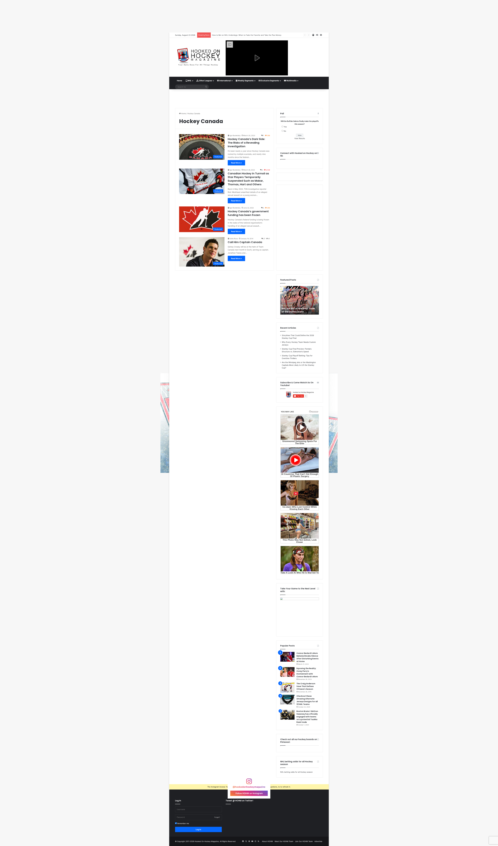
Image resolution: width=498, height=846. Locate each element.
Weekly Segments (245, 80)
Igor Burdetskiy (235, 135)
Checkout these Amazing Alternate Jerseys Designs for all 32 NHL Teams (307, 700)
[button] (256, 57)
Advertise (318, 841)
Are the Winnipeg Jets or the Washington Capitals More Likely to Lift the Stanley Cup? (299, 365)
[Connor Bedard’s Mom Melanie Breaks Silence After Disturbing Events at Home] (287, 657)
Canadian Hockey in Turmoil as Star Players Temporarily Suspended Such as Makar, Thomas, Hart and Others (248, 179)
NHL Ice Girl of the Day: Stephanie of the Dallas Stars (299, 310)
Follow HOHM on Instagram (249, 793)
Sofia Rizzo (234, 239)
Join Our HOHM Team (304, 841)
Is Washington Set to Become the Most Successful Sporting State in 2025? (242, 35)
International (225, 80)
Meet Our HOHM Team (284, 841)
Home (179, 80)
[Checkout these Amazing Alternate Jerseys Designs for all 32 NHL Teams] (287, 699)
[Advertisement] (249, 97)
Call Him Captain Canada (245, 242)
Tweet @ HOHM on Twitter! (239, 800)
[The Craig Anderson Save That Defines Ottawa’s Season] (287, 687)
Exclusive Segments (270, 80)
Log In (198, 829)
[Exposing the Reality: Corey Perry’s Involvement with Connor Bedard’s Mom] (287, 672)
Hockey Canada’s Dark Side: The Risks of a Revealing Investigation (246, 142)
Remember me (183, 823)
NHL (189, 80)
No (285, 131)
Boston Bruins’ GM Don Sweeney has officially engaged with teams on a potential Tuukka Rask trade (307, 716)
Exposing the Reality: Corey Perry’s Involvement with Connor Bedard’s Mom (307, 672)
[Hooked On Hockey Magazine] (198, 56)
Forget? (217, 817)
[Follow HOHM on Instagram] (249, 782)
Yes (285, 127)
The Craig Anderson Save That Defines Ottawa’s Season (305, 686)
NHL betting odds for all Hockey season (296, 772)
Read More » (236, 163)
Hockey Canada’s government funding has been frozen (248, 213)
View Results (299, 138)
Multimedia (291, 80)
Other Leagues (205, 80)
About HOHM (267, 841)
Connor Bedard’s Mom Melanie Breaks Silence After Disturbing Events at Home (307, 657)
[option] (299, 300)
